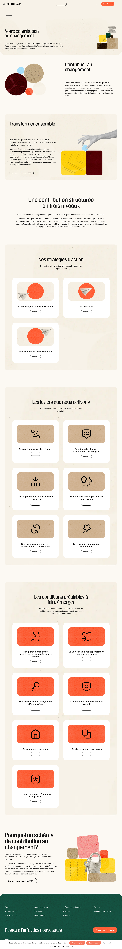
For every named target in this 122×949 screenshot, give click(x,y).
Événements (68, 915)
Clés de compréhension (72, 907)
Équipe (7, 907)
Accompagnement (41, 907)
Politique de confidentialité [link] (59, 946)
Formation (38, 911)
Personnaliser (108, 943)
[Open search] (96, 4)
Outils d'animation (41, 915)
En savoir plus (35, 311)
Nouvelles (67, 911)
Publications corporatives (102, 911)
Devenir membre (11, 915)
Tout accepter (77, 943)
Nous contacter (11, 911)
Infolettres (96, 907)
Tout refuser (93, 943)
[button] (118, 4)
